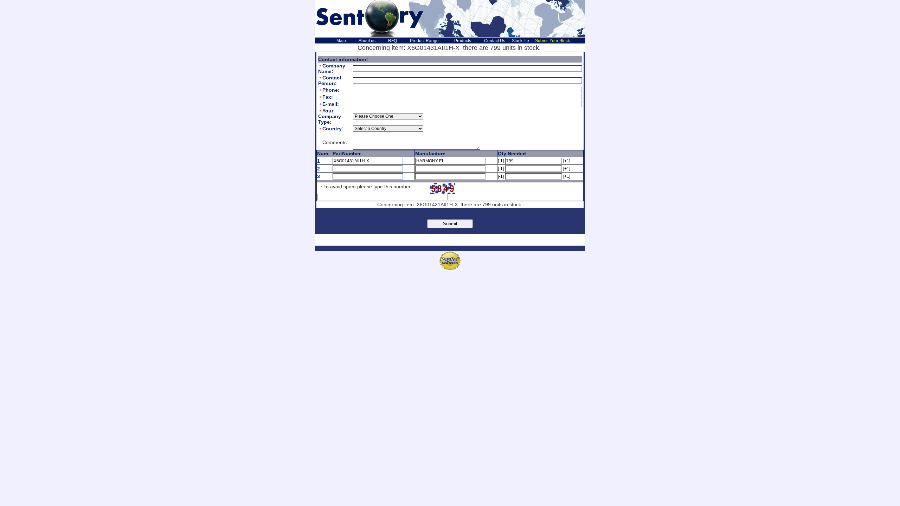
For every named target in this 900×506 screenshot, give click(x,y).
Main (341, 40)
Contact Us (494, 40)
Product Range (424, 40)
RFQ (392, 40)
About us (367, 40)
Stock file (520, 40)
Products (462, 40)
